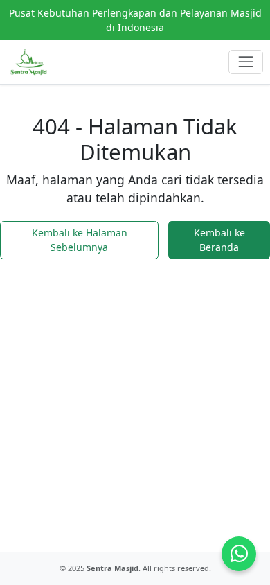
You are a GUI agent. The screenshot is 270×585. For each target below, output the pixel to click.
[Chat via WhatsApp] (239, 553)
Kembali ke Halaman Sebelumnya (79, 240)
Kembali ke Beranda (219, 240)
